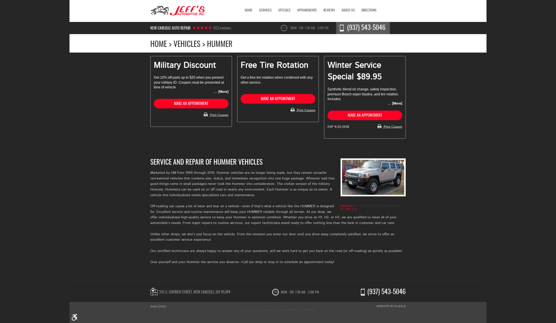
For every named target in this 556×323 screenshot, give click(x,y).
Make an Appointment (191, 104)
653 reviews (222, 28)
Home (249, 10)
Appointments (307, 10)
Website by (391, 306)
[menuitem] (249, 10)
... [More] (221, 91)
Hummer (347, 205)
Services (265, 10)
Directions (369, 10)
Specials (284, 10)
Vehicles (187, 44)
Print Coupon (218, 115)
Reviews (329, 10)
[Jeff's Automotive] (177, 11)
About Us (348, 10)
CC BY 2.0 (349, 209)
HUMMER (219, 44)
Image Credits (158, 306)
